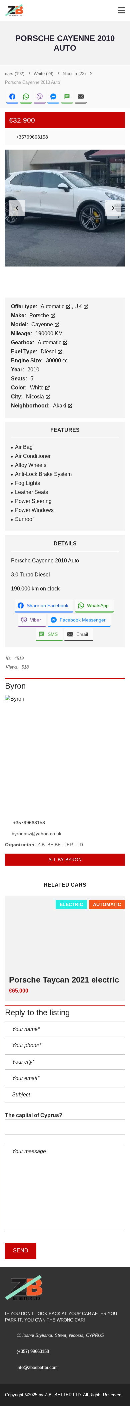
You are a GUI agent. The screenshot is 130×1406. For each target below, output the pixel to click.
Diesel (49, 351)
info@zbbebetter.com (37, 1367)
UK (78, 306)
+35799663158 (31, 137)
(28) (43, 73)
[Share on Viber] (40, 97)
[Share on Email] (81, 97)
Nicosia (35, 396)
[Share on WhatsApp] (26, 97)
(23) (74, 73)
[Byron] (65, 755)
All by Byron (65, 859)
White (37, 387)
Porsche (39, 315)
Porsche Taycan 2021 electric (64, 979)
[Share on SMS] (67, 97)
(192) (14, 73)
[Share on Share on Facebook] (12, 97)
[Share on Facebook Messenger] (53, 97)
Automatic (53, 306)
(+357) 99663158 (33, 1351)
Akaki (60, 405)
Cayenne (42, 324)
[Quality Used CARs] (12, 11)
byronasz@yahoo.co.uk (36, 833)
